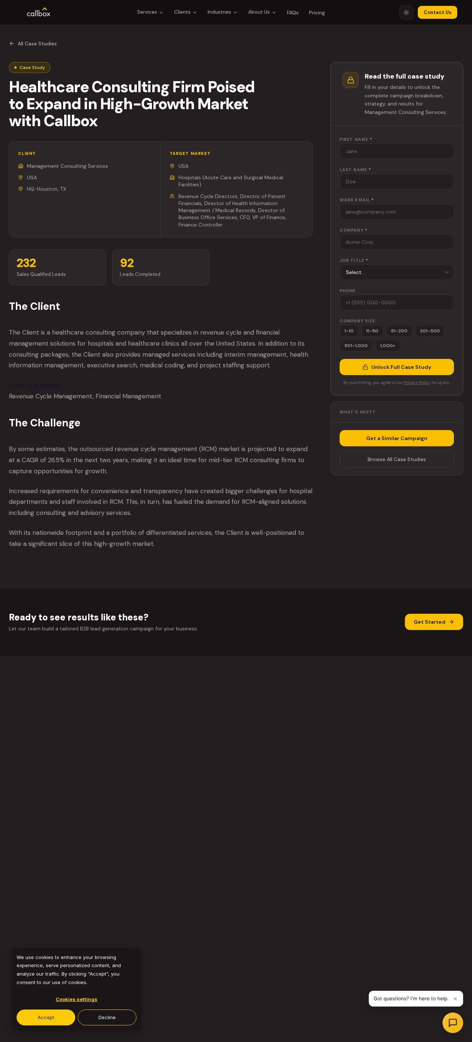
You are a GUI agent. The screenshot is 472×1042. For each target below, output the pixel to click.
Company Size (357, 320)
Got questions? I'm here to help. (411, 998)
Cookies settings (76, 999)
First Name (356, 139)
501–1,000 (356, 346)
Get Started (429, 622)
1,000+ (387, 346)
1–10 (349, 331)
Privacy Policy (417, 382)
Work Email (357, 199)
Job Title (354, 260)
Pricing (317, 13)
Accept (46, 1017)
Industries (219, 12)
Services (147, 12)
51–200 (399, 331)
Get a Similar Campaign (396, 438)
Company (354, 230)
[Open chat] (452, 1022)
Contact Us (437, 12)
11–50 (372, 331)
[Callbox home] (39, 13)
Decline (107, 1017)
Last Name (355, 169)
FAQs (293, 13)
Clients (182, 12)
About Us (259, 12)
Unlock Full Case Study (401, 367)
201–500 (430, 331)
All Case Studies (37, 43)
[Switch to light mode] (406, 13)
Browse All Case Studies (397, 459)
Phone (348, 290)
